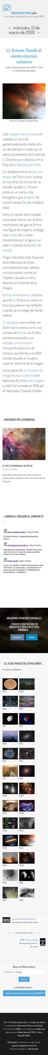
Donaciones (12, 1042)
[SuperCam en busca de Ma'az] (10, 684)
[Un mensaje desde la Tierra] (10, 823)
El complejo (10, 322)
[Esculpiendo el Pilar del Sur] (27, 788)
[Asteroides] (27, 875)
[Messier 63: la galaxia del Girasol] (27, 736)
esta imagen (36, 380)
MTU (33, 1032)
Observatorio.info (20, 1022)
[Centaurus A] (27, 771)
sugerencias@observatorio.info (24, 1045)
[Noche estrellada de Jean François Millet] (27, 684)
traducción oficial (38, 1022)
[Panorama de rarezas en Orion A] (27, 858)
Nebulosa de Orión (28, 164)
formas (22, 332)
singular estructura (22, 134)
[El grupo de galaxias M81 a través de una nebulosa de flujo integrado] (27, 753)
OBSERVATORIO (21, 13)
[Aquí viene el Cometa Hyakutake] (27, 892)
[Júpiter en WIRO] (10, 840)
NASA (18, 1029)
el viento (29, 197)
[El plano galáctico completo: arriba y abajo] (27, 701)
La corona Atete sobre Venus (23, 919)
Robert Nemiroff (24, 1032)
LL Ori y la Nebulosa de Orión (18, 465)
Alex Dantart (33, 1049)
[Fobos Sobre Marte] (10, 875)
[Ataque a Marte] (10, 805)
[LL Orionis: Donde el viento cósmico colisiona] (27, 840)
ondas (13, 235)
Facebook (17, 637)
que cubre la (25, 375)
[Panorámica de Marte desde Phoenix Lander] (10, 771)
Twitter (31, 637)
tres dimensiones (18, 295)
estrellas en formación (17, 342)
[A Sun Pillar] (10, 858)
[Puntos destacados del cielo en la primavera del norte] (10, 701)
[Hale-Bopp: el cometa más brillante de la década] (10, 892)
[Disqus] (24, 560)
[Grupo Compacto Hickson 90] (10, 788)
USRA (27, 1035)
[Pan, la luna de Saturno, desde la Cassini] (10, 719)
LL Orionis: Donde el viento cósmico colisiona (24, 55)
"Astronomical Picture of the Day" (29, 1025)
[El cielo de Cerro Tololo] (27, 823)
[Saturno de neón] (27, 719)
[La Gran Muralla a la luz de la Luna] (10, 736)
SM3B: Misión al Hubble (29, 940)
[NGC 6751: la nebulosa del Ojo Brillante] (10, 753)
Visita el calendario (12, 670)
